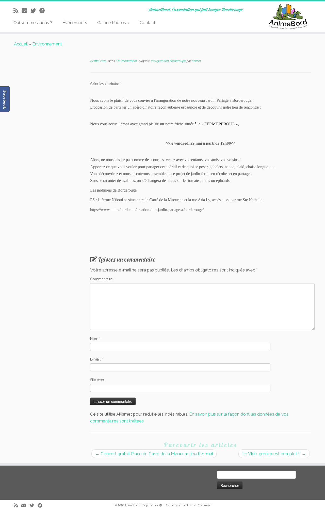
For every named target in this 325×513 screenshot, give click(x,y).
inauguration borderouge (168, 61)
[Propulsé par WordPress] (160, 504)
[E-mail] (26, 10)
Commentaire (102, 279)
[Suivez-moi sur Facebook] (43, 10)
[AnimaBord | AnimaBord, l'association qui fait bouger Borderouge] (287, 16)
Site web (97, 380)
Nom (95, 339)
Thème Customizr (198, 505)
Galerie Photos (112, 22)
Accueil (21, 43)
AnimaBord (132, 505)
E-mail (96, 359)
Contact (147, 22)
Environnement (47, 43)
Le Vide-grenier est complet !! (274, 453)
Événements (74, 22)
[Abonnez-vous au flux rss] (17, 10)
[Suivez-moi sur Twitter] (34, 10)
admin (196, 61)
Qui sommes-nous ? (32, 22)
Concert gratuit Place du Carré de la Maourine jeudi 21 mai (154, 453)
